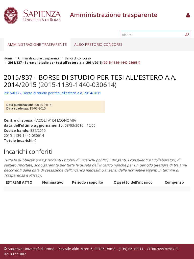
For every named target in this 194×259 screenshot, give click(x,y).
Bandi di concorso (78, 58)
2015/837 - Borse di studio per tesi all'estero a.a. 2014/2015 (55, 62)
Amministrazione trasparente (37, 44)
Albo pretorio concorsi (98, 44)
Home (8, 58)
